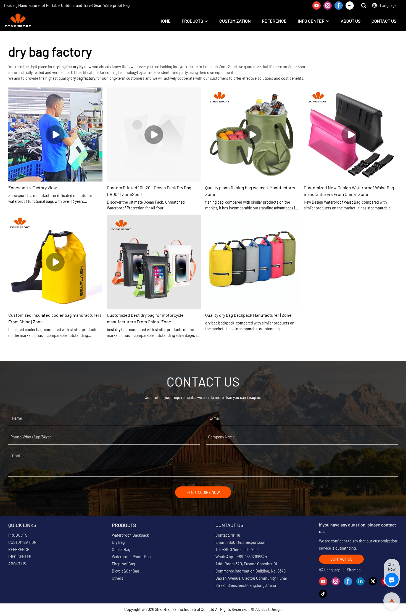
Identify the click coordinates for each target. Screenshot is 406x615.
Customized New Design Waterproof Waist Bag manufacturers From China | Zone (349, 191)
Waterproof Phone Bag (131, 556)
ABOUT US (350, 20)
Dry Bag (118, 542)
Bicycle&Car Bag (125, 571)
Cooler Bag (121, 549)
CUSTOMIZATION (235, 20)
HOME (165, 20)
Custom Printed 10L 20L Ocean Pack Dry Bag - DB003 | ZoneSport (150, 191)
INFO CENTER (311, 20)
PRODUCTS (192, 20)
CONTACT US (383, 20)
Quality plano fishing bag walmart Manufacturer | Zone (251, 191)
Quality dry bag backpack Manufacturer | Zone (248, 315)
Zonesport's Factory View (32, 187)
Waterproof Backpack (130, 535)
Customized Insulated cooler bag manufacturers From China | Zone (55, 318)
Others (117, 578)
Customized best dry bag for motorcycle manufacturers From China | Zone (145, 318)
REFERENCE (274, 20)
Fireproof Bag (123, 563)
